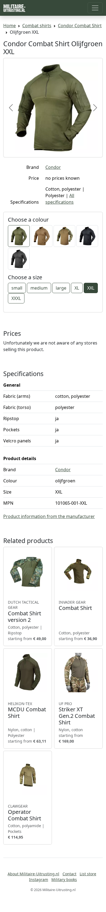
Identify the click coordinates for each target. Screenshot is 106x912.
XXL (90, 288)
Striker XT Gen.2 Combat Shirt (77, 713)
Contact (69, 873)
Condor (53, 167)
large (61, 288)
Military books (64, 879)
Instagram (38, 879)
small (16, 288)
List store (88, 873)
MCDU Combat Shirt (27, 710)
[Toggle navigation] (95, 7)
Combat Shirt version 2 (24, 611)
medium (39, 288)
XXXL (16, 298)
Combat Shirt (75, 606)
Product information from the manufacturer (49, 516)
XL (76, 288)
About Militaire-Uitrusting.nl (33, 873)
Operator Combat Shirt (24, 813)
